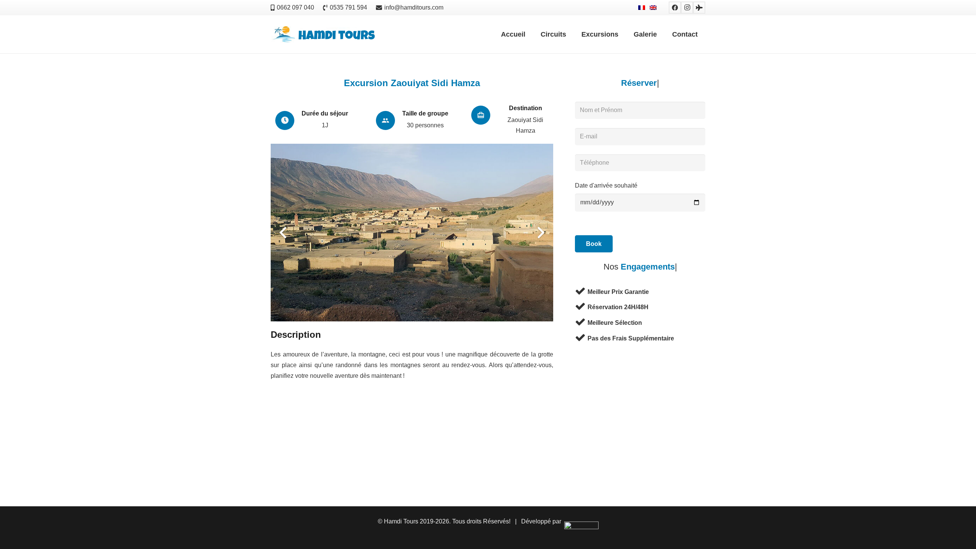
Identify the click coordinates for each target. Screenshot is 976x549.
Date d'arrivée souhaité (606, 185)
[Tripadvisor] (699, 8)
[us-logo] (323, 34)
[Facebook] (675, 8)
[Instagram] (687, 8)
